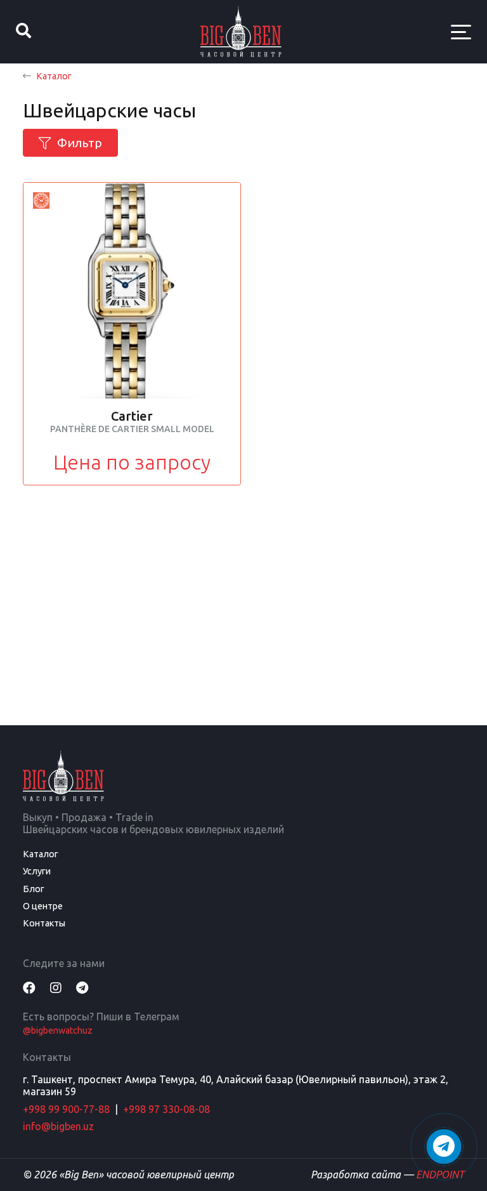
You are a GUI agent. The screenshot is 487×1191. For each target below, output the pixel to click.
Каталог (54, 76)
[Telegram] (82, 987)
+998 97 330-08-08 (166, 1109)
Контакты (44, 923)
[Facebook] (29, 987)
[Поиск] (23, 31)
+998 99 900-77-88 (66, 1109)
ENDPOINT (440, 1174)
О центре (43, 906)
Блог (33, 889)
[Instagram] (56, 987)
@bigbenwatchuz (58, 1030)
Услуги (37, 871)
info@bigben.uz (58, 1126)
